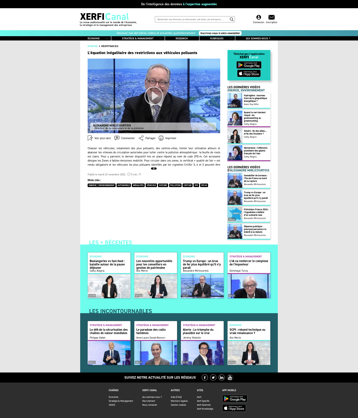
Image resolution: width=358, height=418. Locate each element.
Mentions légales (179, 401)
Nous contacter (149, 404)
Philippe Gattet (97, 337)
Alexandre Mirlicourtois (255, 184)
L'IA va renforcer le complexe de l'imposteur (249, 262)
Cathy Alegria (250, 124)
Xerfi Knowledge (205, 408)
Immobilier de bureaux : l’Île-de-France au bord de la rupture (256, 178)
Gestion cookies (178, 404)
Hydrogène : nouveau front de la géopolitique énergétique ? (255, 98)
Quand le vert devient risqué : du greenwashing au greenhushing (255, 116)
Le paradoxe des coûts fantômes (151, 331)
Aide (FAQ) (176, 397)
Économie (113, 397)
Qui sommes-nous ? (152, 397)
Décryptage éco (109, 46)
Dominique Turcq (239, 271)
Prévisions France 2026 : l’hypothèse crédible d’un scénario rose (256, 212)
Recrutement (148, 401)
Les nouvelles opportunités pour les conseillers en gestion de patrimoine (154, 264)
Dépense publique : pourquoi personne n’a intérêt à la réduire (255, 229)
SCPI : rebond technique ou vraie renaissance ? (247, 331)
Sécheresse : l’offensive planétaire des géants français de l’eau (255, 150)
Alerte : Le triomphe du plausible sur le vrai (198, 331)
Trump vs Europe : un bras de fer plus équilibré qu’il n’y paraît (256, 195)
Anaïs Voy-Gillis (251, 104)
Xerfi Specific (203, 401)
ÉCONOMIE (94, 38)
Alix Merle (142, 271)
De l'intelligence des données (179, 4)
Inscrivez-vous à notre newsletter (220, 33)
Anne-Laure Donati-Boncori (150, 337)
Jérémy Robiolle (192, 337)
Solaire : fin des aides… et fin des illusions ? (255, 132)
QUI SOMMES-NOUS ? (258, 38)
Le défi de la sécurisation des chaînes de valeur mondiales (109, 331)
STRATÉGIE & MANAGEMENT (137, 38)
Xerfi (199, 397)
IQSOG (112, 404)
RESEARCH (182, 38)
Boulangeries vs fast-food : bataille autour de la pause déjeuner (107, 264)
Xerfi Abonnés (204, 404)
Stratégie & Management (121, 401)
